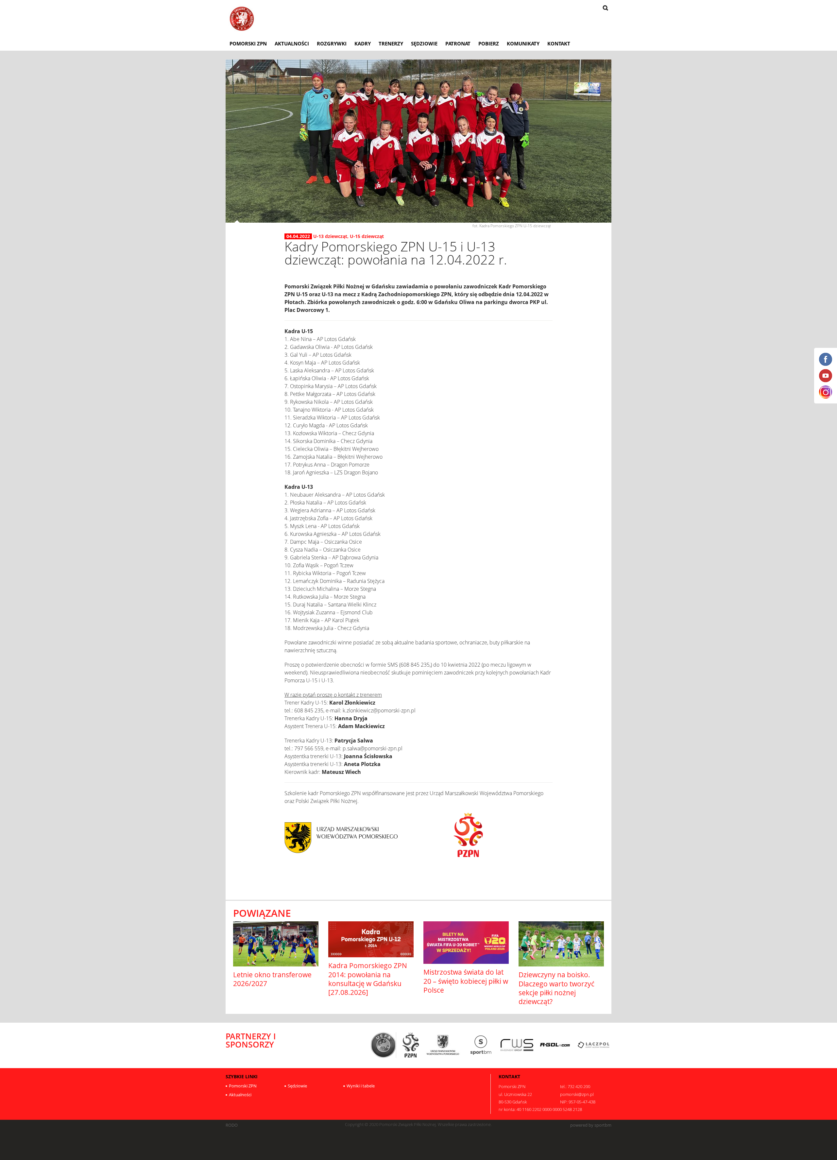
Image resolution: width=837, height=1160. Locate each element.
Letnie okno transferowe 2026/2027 (272, 979)
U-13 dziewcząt (330, 236)
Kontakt (558, 43)
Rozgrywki (332, 43)
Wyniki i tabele (361, 1086)
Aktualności (292, 43)
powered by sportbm (590, 1125)
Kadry (362, 43)
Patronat (457, 43)
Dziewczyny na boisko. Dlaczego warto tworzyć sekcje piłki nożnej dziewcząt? (556, 988)
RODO (232, 1125)
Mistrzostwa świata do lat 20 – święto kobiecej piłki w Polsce (465, 981)
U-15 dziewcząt (367, 236)
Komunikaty (523, 43)
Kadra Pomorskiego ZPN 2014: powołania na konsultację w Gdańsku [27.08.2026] (367, 979)
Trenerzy (391, 43)
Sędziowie (424, 43)
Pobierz (488, 43)
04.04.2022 (298, 236)
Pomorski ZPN (248, 43)
